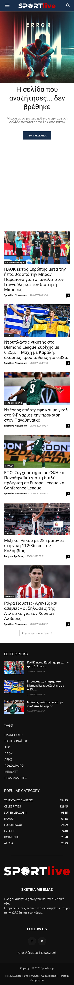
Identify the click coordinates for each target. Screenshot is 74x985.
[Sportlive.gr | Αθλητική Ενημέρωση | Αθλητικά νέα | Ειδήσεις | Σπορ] (37, 871)
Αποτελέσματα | (29, 953)
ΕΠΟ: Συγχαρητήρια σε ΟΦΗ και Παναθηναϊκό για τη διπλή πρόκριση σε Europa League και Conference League (35, 480)
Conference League (14, 262)
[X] (42, 941)
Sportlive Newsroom (15, 295)
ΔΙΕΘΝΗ (9, 533)
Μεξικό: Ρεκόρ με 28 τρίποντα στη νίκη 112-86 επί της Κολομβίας (34, 545)
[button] (68, 5)
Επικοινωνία (31, 975)
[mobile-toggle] (7, 5)
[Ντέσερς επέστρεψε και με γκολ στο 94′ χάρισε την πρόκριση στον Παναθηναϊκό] (37, 388)
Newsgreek (48, 953)
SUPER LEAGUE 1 (13, 403)
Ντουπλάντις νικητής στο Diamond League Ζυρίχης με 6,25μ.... (45, 685)
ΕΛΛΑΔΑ (9, 465)
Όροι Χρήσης (48, 975)
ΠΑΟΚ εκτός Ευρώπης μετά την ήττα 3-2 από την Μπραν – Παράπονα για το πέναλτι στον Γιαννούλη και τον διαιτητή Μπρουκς (35, 279)
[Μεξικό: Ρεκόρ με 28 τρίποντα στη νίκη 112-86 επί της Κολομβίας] (37, 519)
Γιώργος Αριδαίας (14, 556)
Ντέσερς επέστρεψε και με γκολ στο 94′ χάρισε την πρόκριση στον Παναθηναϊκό (36, 415)
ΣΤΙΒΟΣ (9, 335)
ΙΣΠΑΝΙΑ (9, 596)
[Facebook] (32, 941)
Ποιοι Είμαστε (13, 975)
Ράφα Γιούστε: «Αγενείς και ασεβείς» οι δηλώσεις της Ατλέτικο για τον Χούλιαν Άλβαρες (31, 611)
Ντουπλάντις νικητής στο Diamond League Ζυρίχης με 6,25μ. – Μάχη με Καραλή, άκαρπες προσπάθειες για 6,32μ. (36, 350)
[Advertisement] (37, 178)
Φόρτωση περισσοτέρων (36, 633)
